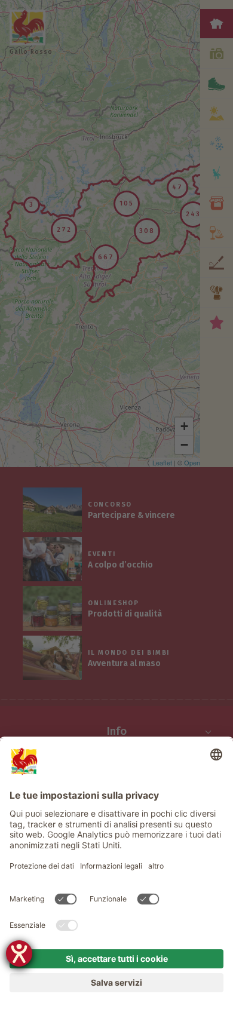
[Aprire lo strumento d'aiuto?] (19, 953)
